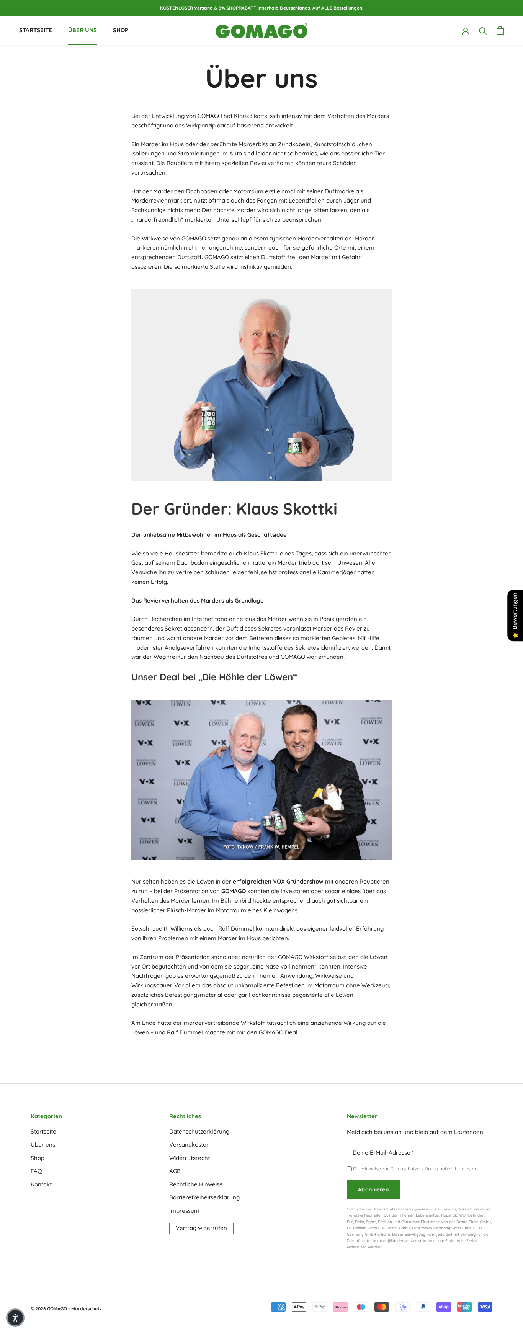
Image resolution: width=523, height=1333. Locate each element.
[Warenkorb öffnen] (500, 30)
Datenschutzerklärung (199, 1131)
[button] (15, 1317)
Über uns (82, 30)
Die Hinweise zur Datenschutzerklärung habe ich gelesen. (415, 1168)
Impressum (184, 1210)
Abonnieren (373, 1189)
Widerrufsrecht (189, 1157)
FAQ (36, 1171)
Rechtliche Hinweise (196, 1184)
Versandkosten (189, 1144)
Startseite (35, 30)
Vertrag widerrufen (201, 1228)
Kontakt (41, 1184)
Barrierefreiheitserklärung (204, 1197)
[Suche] (483, 30)
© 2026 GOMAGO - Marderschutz (66, 1309)
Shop (120, 30)
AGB (175, 1171)
